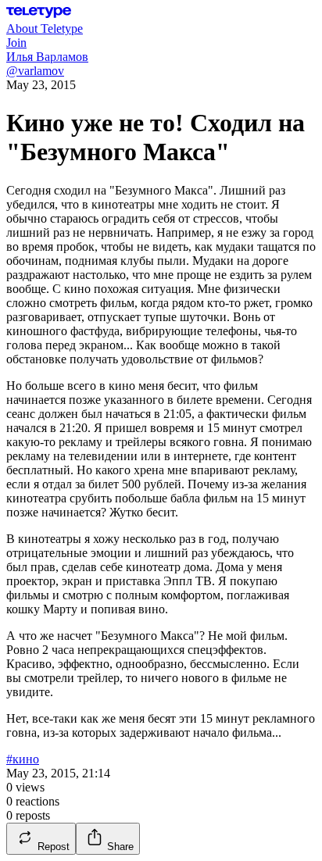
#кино (22, 759)
